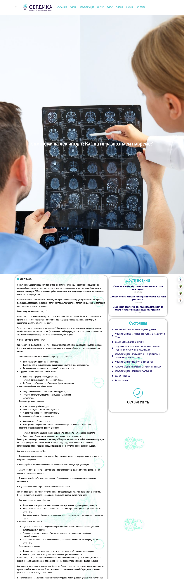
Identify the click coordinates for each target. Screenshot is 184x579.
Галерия (119, 7)
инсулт (43, 311)
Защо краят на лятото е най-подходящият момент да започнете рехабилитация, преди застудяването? (138, 308)
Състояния (62, 7)
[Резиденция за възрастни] (180, 286)
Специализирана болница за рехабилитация (41, 577)
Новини (129, 7)
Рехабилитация (87, 7)
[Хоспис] (180, 293)
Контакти (141, 7)
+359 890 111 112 (138, 402)
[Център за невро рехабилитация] (180, 300)
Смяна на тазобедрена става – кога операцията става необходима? (138, 288)
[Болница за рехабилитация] (180, 279)
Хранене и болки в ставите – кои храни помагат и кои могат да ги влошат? (138, 298)
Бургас (110, 7)
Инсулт (100, 7)
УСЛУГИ (73, 7)
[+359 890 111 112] (138, 393)
